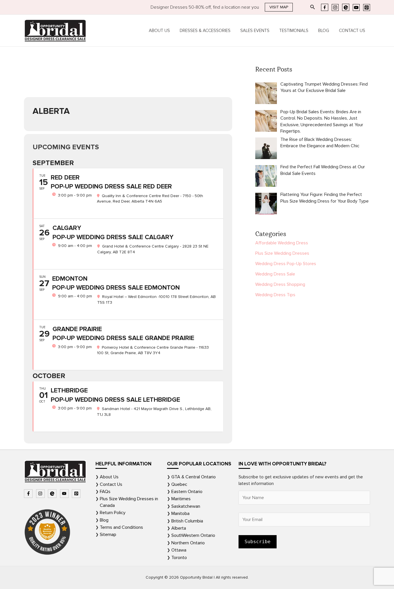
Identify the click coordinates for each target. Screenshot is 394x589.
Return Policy (112, 513)
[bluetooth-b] (53, 493)
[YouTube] (356, 7)
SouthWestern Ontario (193, 535)
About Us (159, 30)
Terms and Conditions (121, 527)
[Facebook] (324, 7)
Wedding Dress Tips (275, 295)
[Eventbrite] (345, 7)
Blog (323, 30)
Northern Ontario (188, 543)
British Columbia (187, 521)
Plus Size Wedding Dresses (282, 253)
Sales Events (254, 30)
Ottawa (178, 550)
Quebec (179, 484)
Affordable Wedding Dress (281, 243)
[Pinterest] (366, 7)
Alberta (178, 528)
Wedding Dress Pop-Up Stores (285, 264)
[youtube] (65, 493)
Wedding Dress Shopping (280, 284)
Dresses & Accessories (205, 30)
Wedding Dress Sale (275, 274)
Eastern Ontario (186, 491)
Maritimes (181, 499)
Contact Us (352, 30)
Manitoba (180, 513)
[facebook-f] (29, 493)
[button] (279, 7)
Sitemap (108, 534)
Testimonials (293, 30)
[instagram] (41, 493)
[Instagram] (335, 7)
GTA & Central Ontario (193, 477)
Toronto (179, 557)
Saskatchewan (185, 506)
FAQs (105, 491)
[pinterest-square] (77, 493)
